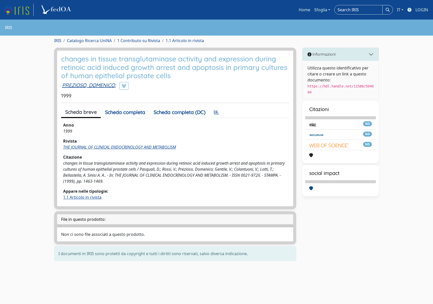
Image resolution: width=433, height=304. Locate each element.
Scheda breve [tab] (81, 112)
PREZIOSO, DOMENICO (88, 85)
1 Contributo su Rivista (138, 40)
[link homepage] (18, 10)
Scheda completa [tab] (125, 112)
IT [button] (398, 10)
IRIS (57, 40)
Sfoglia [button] (320, 10)
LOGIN (421, 10)
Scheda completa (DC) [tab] (179, 112)
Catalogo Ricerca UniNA (89, 40)
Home (304, 10)
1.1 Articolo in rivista (185, 40)
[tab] (216, 112)
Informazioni (323, 54)
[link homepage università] (57, 10)
